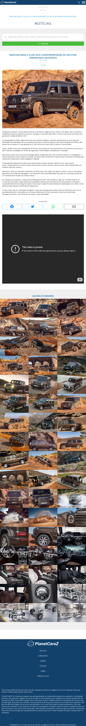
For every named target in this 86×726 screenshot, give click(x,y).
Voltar (43, 65)
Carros (43, 661)
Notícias (43, 10)
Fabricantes (43, 656)
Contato (43, 666)
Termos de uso (43, 676)
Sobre (43, 671)
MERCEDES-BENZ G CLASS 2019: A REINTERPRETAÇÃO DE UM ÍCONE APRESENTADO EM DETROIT (43, 16)
